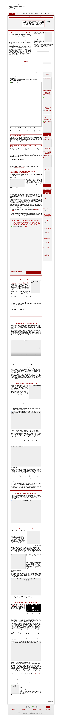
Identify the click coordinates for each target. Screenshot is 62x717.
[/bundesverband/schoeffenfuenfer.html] (47, 66)
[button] (25, 226)
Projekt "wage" (36, 673)
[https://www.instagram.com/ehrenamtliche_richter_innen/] (29, 707)
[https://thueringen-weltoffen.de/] (47, 112)
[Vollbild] (39, 226)
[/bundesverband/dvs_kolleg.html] (47, 101)
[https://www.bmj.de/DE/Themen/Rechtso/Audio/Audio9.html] (47, 244)
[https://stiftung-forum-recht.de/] (47, 224)
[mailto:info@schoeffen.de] (26, 707)
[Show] (14, 13)
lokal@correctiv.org (37, 215)
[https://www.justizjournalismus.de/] (47, 234)
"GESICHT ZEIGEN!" (37, 634)
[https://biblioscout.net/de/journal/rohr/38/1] (47, 83)
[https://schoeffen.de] (18, 712)
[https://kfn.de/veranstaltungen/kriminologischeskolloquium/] (47, 199)
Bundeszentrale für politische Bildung (18, 605)
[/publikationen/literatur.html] (47, 161)
